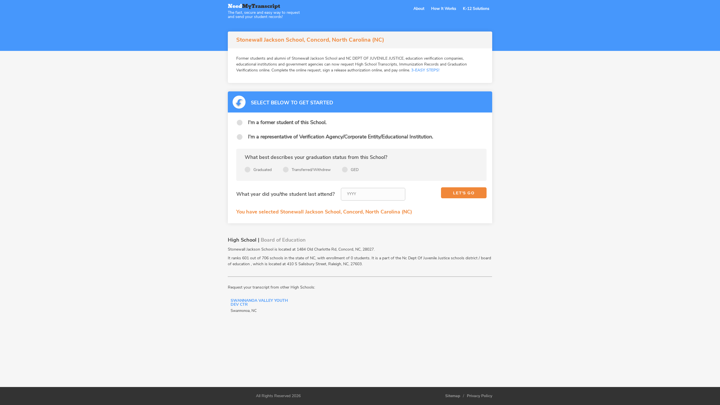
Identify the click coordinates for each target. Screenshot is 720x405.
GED (355, 169)
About (418, 8)
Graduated (262, 169)
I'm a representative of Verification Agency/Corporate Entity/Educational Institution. (340, 136)
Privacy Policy (479, 396)
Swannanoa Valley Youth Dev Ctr (259, 303)
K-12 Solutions (476, 8)
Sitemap (452, 396)
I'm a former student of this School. (287, 122)
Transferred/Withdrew (311, 169)
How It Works (443, 8)
